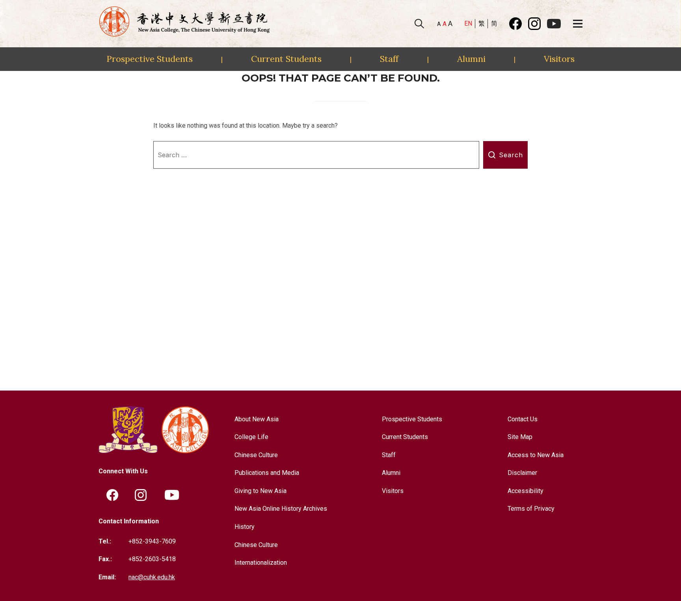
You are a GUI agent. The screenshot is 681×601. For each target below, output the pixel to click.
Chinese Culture (256, 455)
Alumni (471, 58)
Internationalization (260, 562)
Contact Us (523, 419)
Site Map (520, 437)
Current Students (286, 58)
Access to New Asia (536, 455)
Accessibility (525, 491)
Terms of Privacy (531, 508)
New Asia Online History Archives (280, 508)
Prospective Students (149, 58)
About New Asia (256, 419)
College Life (251, 437)
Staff (389, 58)
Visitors (559, 58)
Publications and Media (266, 472)
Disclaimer (522, 472)
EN (468, 23)
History (244, 526)
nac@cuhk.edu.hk (151, 577)
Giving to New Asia (260, 491)
